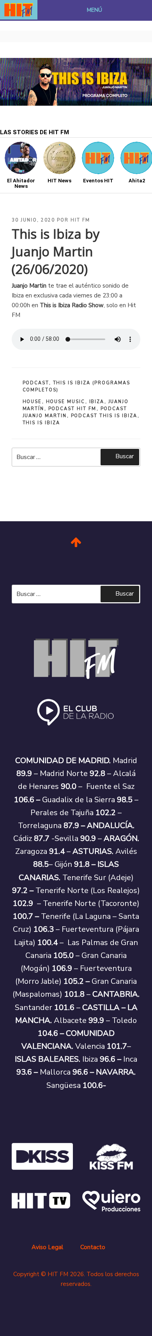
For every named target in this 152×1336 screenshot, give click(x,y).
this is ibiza (41, 423)
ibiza (96, 402)
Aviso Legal (47, 1247)
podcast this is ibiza (104, 416)
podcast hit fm (72, 409)
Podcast (36, 383)
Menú (94, 10)
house (32, 402)
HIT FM (80, 220)
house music (65, 402)
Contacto (92, 1247)
